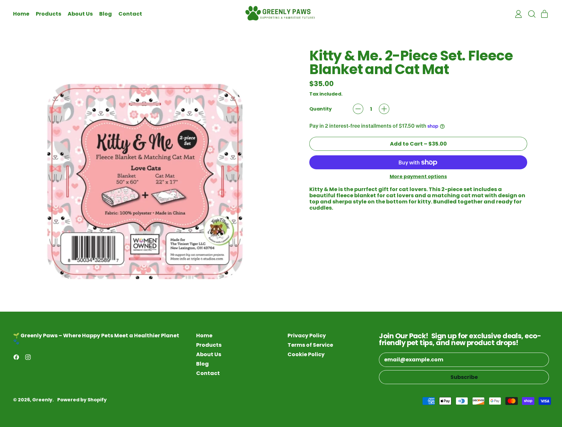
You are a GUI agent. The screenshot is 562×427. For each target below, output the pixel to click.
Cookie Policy (306, 354)
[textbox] (418, 198)
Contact (130, 14)
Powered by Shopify (82, 399)
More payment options (418, 176)
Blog (105, 14)
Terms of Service (310, 345)
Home (21, 14)
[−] (358, 109)
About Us (80, 14)
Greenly (42, 399)
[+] (384, 109)
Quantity (320, 109)
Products (48, 14)
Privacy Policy (307, 335)
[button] (531, 14)
